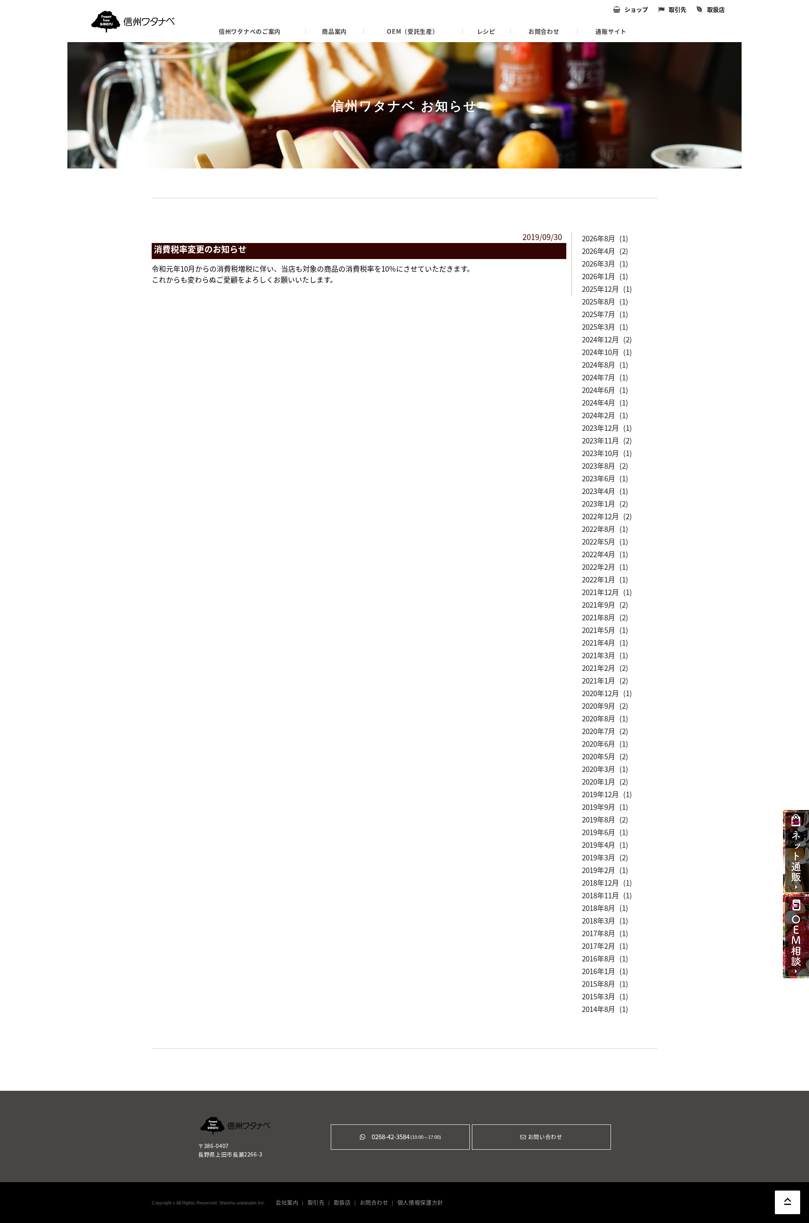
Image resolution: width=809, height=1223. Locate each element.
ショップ (636, 10)
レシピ (486, 32)
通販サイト (611, 32)
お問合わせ (544, 32)
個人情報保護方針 (420, 1202)
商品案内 (334, 32)
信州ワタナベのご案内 (250, 32)
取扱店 (716, 10)
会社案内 (287, 1202)
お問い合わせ (544, 1137)
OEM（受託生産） (412, 32)
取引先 (677, 10)
